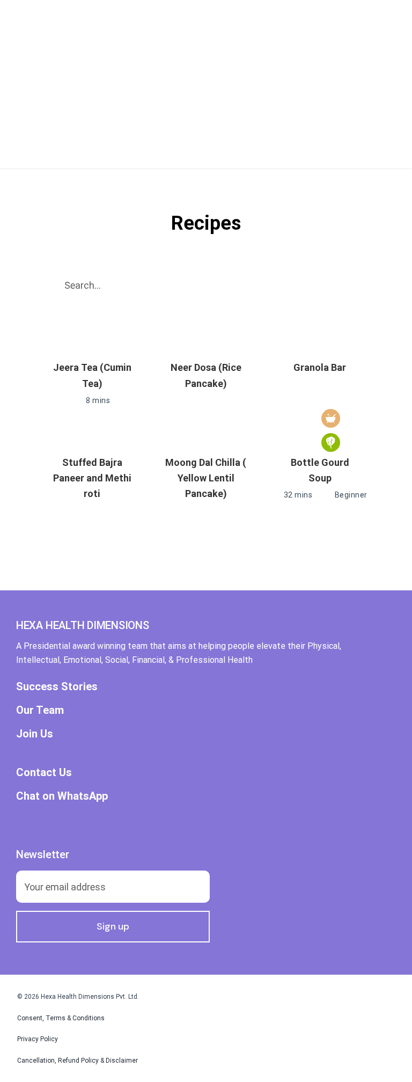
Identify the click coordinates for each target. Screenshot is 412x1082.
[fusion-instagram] (59, 820)
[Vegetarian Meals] (330, 442)
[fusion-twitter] (39, 820)
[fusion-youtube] (78, 820)
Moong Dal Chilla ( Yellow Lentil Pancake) (205, 478)
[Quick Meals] (330, 418)
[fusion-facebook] (20, 820)
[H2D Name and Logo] (95, 10)
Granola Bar (319, 367)
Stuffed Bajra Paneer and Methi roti (92, 478)
